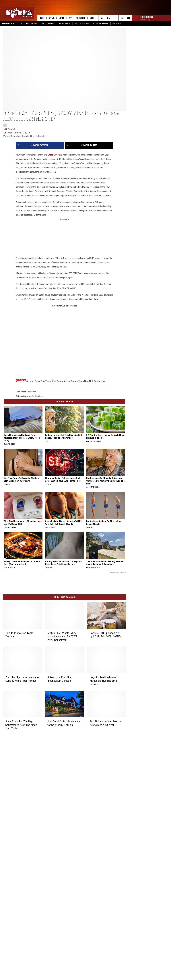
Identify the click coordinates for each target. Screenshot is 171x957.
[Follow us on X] (121, 18)
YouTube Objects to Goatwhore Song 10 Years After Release (22, 679)
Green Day (52, 154)
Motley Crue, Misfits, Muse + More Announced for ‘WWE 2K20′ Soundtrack (63, 636)
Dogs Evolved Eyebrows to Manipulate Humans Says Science (104, 681)
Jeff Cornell (9, 129)
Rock (34, 396)
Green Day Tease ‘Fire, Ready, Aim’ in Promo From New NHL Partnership (69, 381)
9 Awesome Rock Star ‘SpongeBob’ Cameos (59, 679)
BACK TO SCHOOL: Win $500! (27, 23)
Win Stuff (80, 18)
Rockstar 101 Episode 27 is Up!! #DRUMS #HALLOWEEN (105, 634)
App (70, 18)
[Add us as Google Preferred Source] (108, 18)
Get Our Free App (82, 23)
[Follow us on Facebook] (115, 18)
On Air (51, 18)
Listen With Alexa (100, 23)
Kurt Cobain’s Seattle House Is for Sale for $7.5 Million (64, 723)
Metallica (116, 23)
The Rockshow (64, 23)
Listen (61, 18)
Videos (40, 396)
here (96, 299)
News (29, 396)
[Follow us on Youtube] (128, 18)
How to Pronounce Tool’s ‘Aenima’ (19, 634)
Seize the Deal (48, 23)
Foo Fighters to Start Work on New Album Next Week (106, 723)
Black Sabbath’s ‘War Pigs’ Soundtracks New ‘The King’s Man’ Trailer (21, 725)
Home (42, 18)
